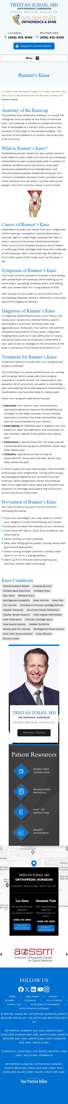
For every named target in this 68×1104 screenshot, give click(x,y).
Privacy (53, 996)
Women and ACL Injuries (16, 629)
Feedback (30, 1000)
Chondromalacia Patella (16, 586)
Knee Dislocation (12, 619)
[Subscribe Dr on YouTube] (40, 991)
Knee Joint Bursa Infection (17, 633)
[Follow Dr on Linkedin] (34, 991)
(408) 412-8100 (20, 37)
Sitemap (9, 1000)
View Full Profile (34, 732)
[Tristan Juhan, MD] (34, 7)
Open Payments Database (34, 1008)
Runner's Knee (11, 638)
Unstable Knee (42, 591)
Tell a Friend (54, 1000)
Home (12, 996)
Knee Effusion (44, 633)
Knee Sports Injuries (14, 624)
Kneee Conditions (51, 95)
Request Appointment (36, 46)
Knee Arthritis (41, 600)
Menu (29, 58)
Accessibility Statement (45, 1004)
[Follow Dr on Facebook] (21, 991)
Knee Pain (58, 600)
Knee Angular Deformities (47, 614)
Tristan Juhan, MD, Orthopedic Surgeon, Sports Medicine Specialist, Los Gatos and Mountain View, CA (34, 1018)
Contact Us (14, 1004)
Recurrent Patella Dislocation (43, 610)
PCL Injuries (9, 605)
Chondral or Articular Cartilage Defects (41, 605)
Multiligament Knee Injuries (49, 629)
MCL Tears (8, 595)
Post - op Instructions (41, 811)
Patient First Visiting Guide (41, 771)
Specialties (25, 95)
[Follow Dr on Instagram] (46, 991)
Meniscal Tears (26, 595)
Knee (36, 95)
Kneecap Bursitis (42, 586)
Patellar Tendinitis (39, 624)
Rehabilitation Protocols (41, 791)
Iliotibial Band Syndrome (16, 591)
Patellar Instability (13, 610)
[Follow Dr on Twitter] (28, 991)
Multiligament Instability (16, 600)
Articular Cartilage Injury (38, 619)
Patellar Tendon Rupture (16, 614)
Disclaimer (32, 996)
